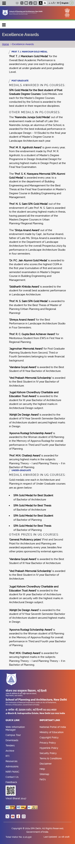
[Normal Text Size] (51, 3)
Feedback (11, 782)
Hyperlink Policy (49, 748)
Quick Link (13, 720)
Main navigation (4, 24)
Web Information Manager (15, 728)
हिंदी (58, 3)
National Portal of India (53, 727)
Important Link (50, 720)
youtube (26, 3)
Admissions (12, 766)
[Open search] (71, 3)
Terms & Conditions (51, 758)
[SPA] (22, 12)
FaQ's (43, 779)
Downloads (12, 740)
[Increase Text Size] (54, 3)
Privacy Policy (48, 742)
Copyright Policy (49, 737)
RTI (7, 756)
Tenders (10, 745)
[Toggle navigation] (4, 3)
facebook (30, 3)
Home (5, 44)
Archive (10, 750)
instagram (35, 3)
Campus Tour (13, 735)
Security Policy (48, 753)
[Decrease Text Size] (50, 3)
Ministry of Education (51, 732)
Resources (11, 761)
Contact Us (12, 777)
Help (42, 768)
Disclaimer (46, 763)
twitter (21, 3)
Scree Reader (17, 3)
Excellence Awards (23, 44)
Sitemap (44, 774)
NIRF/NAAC (12, 771)
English (65, 3)
